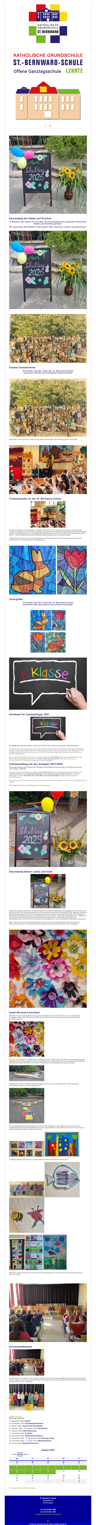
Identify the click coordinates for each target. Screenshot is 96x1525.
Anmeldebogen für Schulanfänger (37, 785)
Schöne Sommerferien (22, 367)
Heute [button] (20, 1454)
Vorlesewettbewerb (20, 1346)
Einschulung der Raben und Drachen (30, 218)
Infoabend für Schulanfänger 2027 (29, 714)
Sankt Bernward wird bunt (24, 1012)
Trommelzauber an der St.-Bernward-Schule (35, 498)
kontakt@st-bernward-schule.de (48, 1514)
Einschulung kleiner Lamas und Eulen (31, 871)
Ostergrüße (16, 599)
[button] (13, 1454)
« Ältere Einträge (15, 1416)
